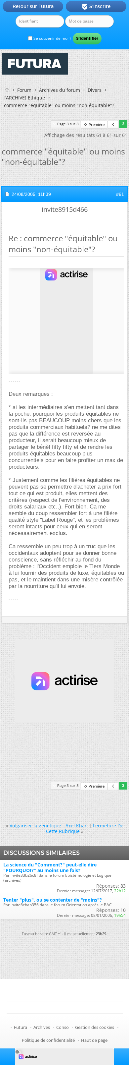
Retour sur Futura (33, 6)
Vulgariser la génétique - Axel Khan (49, 825)
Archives (41, 1027)
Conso (62, 1027)
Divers (95, 90)
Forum (24, 90)
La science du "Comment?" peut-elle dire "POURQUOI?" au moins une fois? (50, 867)
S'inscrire (96, 6)
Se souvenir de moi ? (51, 38)
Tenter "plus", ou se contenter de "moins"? (52, 900)
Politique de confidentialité (48, 1040)
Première (97, 125)
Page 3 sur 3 (68, 124)
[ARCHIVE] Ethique (24, 97)
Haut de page (94, 1040)
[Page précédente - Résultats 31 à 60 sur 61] (113, 125)
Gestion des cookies (94, 1027)
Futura (20, 1027)
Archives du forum (59, 90)
